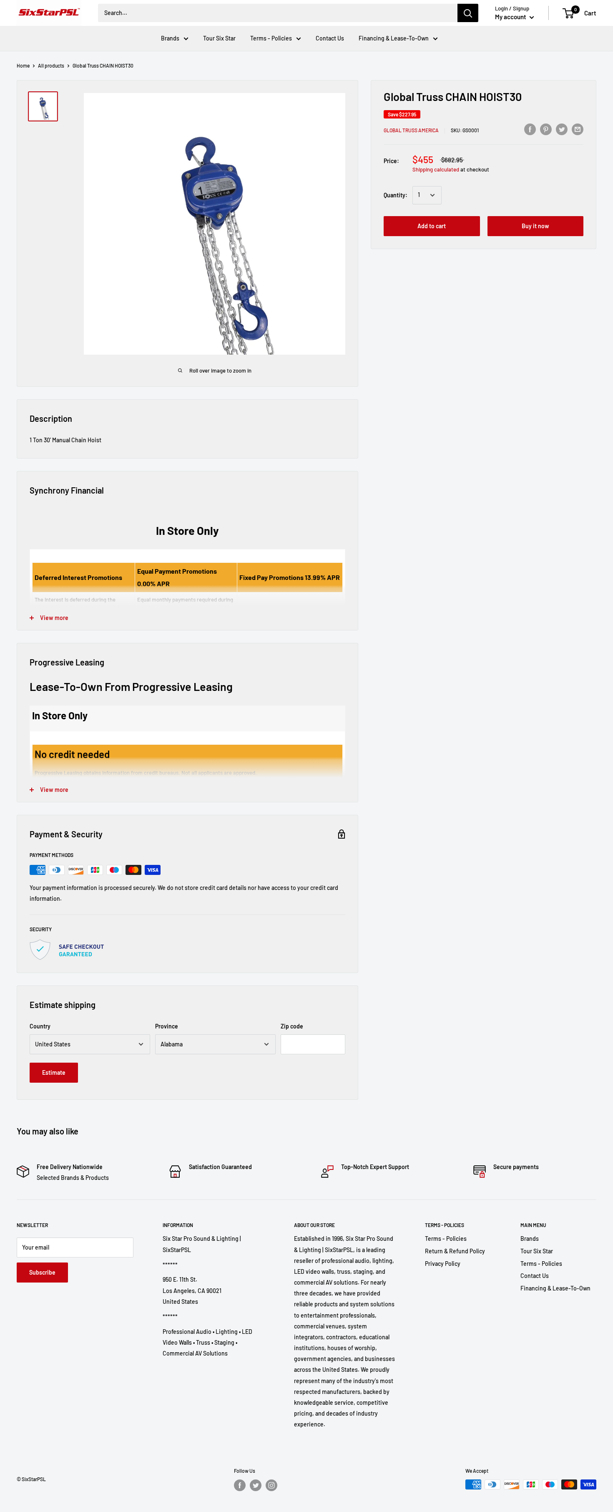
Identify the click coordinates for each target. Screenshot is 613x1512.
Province (166, 1026)
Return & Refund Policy (455, 1251)
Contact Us (330, 38)
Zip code (292, 1026)
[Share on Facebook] (530, 129)
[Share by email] (577, 129)
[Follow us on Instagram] (271, 1485)
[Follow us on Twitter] (255, 1485)
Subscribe (42, 1272)
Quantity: (395, 195)
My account (511, 16)
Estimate (53, 1072)
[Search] (467, 13)
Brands (170, 38)
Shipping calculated (435, 169)
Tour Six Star (219, 38)
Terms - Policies (271, 38)
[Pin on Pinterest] (546, 129)
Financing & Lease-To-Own (394, 38)
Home (23, 65)
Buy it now (535, 225)
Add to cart (431, 225)
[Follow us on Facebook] (240, 1485)
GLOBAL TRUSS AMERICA (411, 130)
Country (40, 1026)
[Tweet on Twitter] (562, 129)
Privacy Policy (442, 1263)
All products (51, 65)
